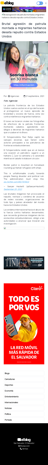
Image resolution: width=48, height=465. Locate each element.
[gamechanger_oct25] (24, 9)
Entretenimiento (12, 396)
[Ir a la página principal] (7, 3)
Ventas (25, 448)
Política (8, 414)
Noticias (8, 408)
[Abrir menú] (46, 3)
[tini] (24, 262)
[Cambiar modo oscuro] (40, 3)
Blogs (7, 373)
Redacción (25, 446)
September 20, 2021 (13, 189)
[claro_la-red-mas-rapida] (24, 323)
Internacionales (11, 402)
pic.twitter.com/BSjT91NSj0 (16, 181)
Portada (8, 420)
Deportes (9, 385)
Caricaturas (10, 379)
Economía (9, 390)
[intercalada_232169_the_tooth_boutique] (24, 65)
